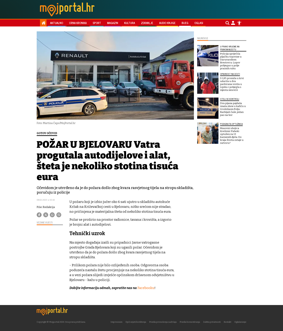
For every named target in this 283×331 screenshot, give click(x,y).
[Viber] (58, 214)
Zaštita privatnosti (212, 322)
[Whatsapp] (52, 214)
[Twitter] (45, 214)
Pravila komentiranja (190, 322)
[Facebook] (39, 214)
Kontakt (227, 322)
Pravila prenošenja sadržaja (163, 322)
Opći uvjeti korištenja (135, 322)
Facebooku (145, 288)
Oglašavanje (240, 322)
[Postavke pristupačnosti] (239, 23)
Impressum (116, 322)
